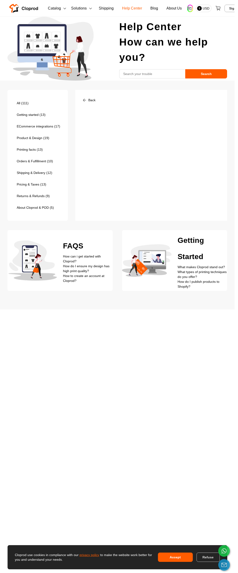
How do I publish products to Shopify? (198, 284)
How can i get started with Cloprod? (82, 258)
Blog (154, 8)
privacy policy (89, 555)
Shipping (106, 8)
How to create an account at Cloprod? (83, 278)
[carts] (218, 8)
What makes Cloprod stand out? (201, 267)
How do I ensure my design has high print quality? (86, 268)
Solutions (79, 8)
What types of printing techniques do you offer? (202, 274)
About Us (174, 8)
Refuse (208, 557)
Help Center (132, 8)
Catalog (54, 8)
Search (206, 74)
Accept (175, 557)
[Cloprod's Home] (24, 8)
